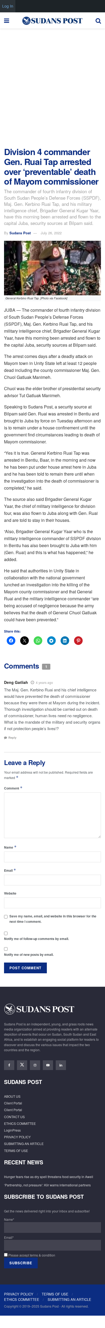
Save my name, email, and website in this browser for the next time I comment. (52, 919)
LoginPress (12, 1130)
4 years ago (44, 682)
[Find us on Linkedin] (61, 1065)
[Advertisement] (52, 86)
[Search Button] (98, 20)
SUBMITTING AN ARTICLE (24, 1143)
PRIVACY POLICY (17, 1137)
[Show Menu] (6, 20)
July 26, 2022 (51, 232)
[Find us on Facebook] (9, 1065)
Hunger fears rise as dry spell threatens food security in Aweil (48, 1176)
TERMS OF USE (16, 1150)
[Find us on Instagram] (35, 1065)
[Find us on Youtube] (48, 1065)
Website (10, 893)
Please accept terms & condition (31, 1255)
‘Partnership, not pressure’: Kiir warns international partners (47, 1185)
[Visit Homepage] (52, 20)
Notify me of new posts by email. (29, 954)
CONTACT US (14, 1116)
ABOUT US (12, 1096)
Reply (12, 737)
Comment (13, 788)
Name (10, 847)
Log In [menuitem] (7, 6)
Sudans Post (20, 232)
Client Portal (13, 1103)
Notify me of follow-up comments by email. (36, 938)
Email (10, 870)
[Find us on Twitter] (22, 1065)
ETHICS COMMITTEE (20, 1123)
